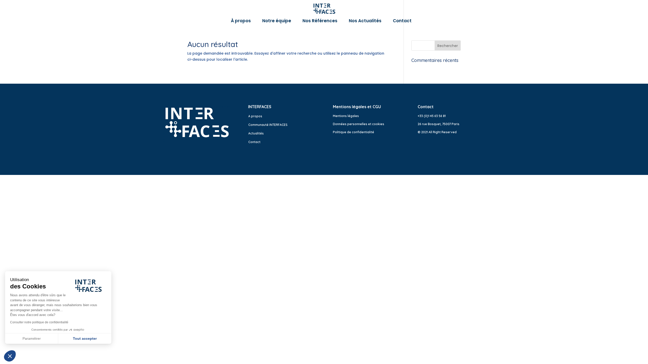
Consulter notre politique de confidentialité (39, 322)
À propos (241, 21)
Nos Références (319, 21)
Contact (402, 21)
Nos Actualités (365, 21)
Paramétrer (32, 338)
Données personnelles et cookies (358, 124)
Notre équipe (276, 21)
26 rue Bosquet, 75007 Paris (438, 124)
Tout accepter (85, 338)
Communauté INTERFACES (268, 125)
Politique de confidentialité (353, 132)
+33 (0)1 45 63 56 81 (432, 116)
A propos (255, 116)
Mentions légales (346, 116)
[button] (10, 356)
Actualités (256, 133)
